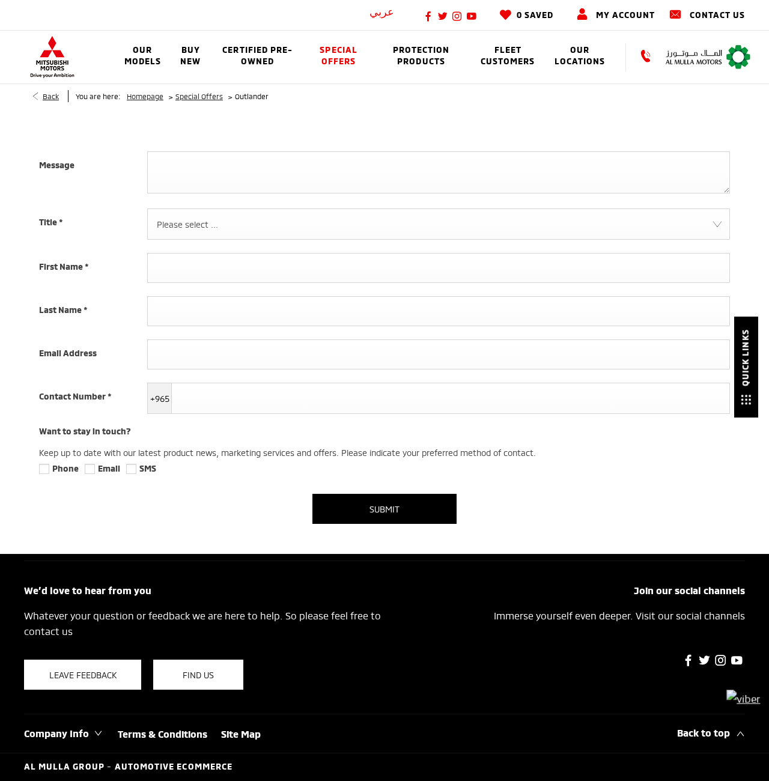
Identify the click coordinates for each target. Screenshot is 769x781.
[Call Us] (651, 57)
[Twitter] (443, 15)
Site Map (241, 735)
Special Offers (199, 96)
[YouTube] (471, 15)
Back (51, 96)
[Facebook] (428, 15)
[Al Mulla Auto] (708, 57)
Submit (384, 508)
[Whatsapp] (743, 698)
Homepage (145, 96)
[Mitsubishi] (52, 57)
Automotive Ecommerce (174, 767)
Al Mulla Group (65, 767)
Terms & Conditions (162, 735)
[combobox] (438, 224)
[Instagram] (457, 15)
